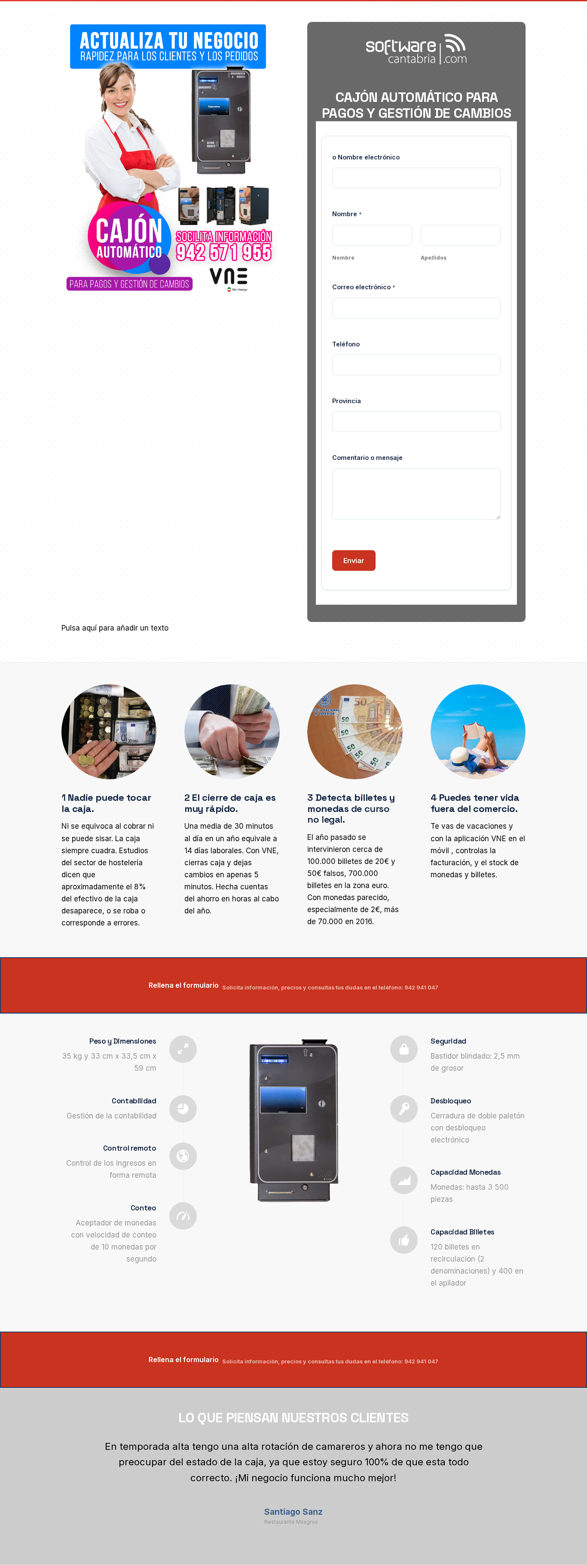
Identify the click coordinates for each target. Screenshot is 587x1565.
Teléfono (346, 344)
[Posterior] (506, 1451)
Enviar (353, 560)
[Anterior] (81, 1451)
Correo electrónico (363, 287)
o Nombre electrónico (366, 157)
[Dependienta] (170, 158)
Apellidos (433, 257)
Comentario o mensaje (367, 457)
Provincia (346, 400)
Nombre (343, 257)
